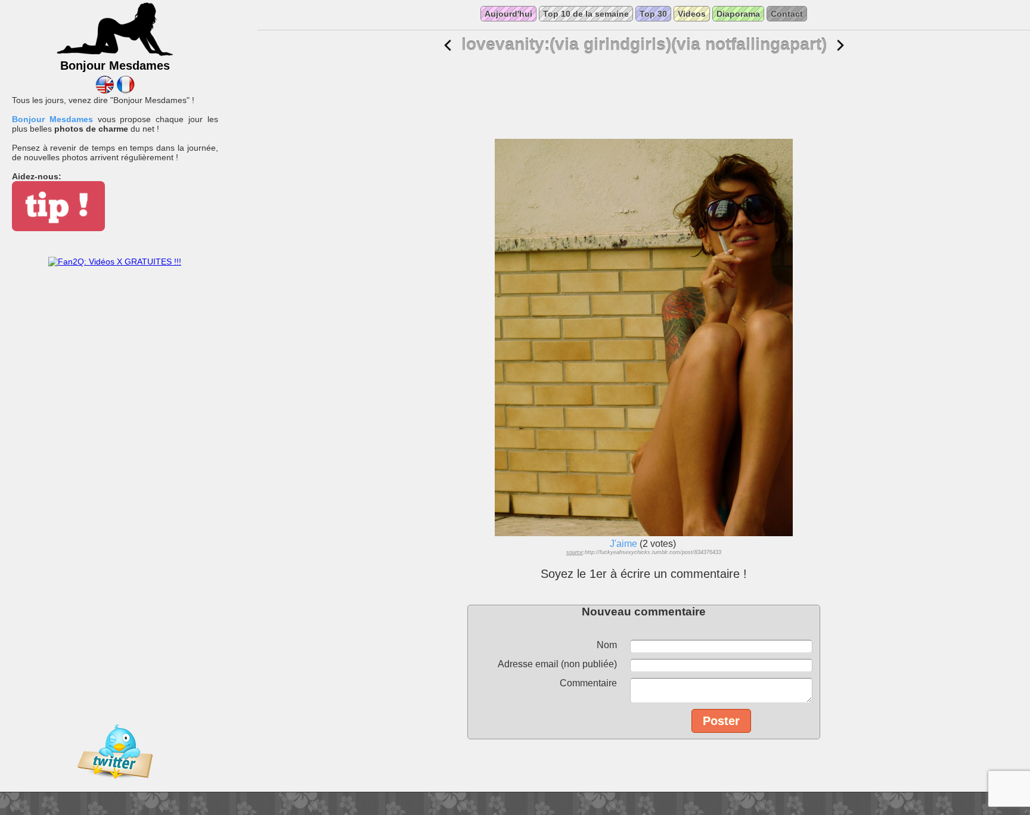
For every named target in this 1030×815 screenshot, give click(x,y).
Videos (692, 13)
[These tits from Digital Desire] (448, 45)
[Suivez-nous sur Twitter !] (115, 787)
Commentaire (588, 683)
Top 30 (653, 13)
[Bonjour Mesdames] (115, 54)
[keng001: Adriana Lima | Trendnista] (840, 45)
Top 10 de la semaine (586, 13)
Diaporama (738, 13)
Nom (607, 645)
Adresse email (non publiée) (557, 664)
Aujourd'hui (508, 13)
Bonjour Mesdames (52, 119)
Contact (787, 13)
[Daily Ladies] (104, 90)
